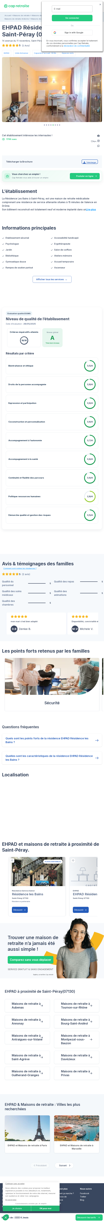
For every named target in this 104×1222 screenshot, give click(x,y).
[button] (98, 136)
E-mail (57, 8)
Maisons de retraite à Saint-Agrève (26, 1057)
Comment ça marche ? (64, 1193)
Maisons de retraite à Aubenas (26, 1005)
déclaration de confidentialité (77, 46)
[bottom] (12, 860)
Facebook (84, 1193)
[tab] (44, 125)
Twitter (83, 1196)
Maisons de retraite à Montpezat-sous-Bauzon (75, 1039)
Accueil (8, 15)
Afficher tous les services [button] (50, 279)
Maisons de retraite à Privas (75, 1073)
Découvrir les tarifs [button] (86, 1217)
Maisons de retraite (21, 15)
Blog (82, 1200)
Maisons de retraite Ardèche (17, 19)
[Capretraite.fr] (16, 6)
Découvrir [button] (18, 910)
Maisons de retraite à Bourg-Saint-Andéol (75, 1021)
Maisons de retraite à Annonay (26, 1021)
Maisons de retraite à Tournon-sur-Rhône (75, 1005)
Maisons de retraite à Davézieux (75, 1057)
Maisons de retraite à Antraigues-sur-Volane (27, 1037)
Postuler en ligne (84, 176)
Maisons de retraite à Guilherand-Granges (26, 1073)
